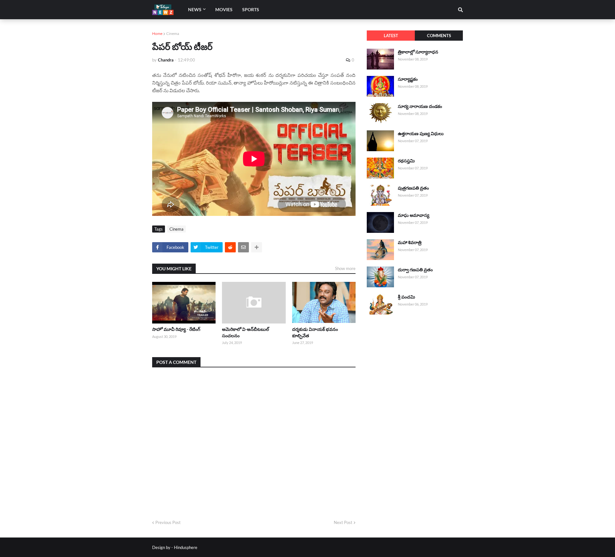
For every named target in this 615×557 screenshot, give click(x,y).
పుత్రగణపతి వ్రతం (413, 188)
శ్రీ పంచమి (406, 296)
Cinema (172, 33)
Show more (345, 268)
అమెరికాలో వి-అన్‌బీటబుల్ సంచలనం (245, 332)
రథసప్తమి (406, 160)
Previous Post (168, 522)
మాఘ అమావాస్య (413, 215)
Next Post (343, 522)
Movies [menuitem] (224, 9)
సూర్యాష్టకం (408, 79)
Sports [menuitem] (250, 9)
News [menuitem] (194, 9)
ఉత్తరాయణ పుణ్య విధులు (421, 133)
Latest (391, 35)
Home (157, 33)
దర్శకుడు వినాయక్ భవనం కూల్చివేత (315, 332)
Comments (439, 35)
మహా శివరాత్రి (410, 242)
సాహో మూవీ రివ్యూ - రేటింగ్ (176, 329)
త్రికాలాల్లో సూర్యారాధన (418, 51)
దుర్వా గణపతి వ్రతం (415, 269)
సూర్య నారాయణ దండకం (420, 106)
